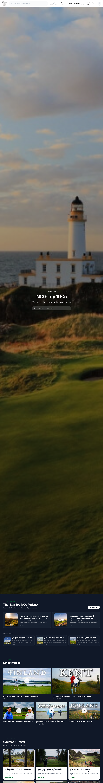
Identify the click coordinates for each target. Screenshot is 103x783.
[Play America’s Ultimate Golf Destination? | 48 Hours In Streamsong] (51, 710)
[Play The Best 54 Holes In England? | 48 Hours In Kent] (76, 680)
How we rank (56, 3)
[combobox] (28, 3)
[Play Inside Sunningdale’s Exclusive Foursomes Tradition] (18, 710)
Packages (77, 3)
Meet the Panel (63, 3)
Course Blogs (83, 3)
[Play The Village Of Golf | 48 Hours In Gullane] (84, 710)
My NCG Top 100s (90, 3)
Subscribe (95, 607)
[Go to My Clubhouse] (99, 4)
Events (71, 3)
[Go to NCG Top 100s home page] (4, 3)
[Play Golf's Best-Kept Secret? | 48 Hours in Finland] (27, 680)
